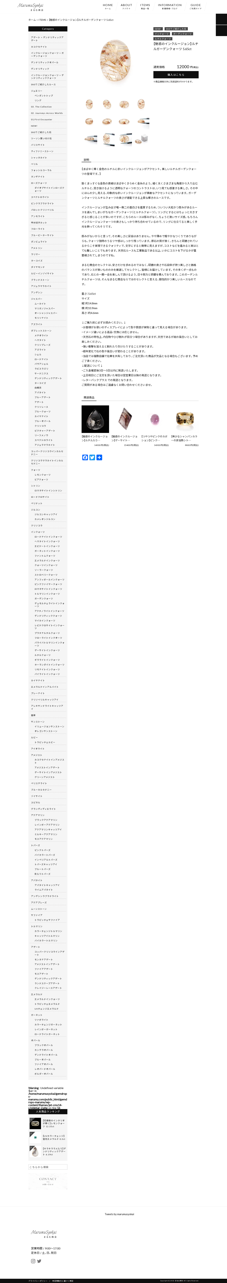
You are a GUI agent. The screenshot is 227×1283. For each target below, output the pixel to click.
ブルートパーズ (43, 869)
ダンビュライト (39, 241)
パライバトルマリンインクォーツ (50, 644)
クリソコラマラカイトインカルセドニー (47, 462)
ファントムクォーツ (45, 555)
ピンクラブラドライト (42, 203)
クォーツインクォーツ (46, 565)
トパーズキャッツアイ (46, 864)
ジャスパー (36, 298)
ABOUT (126, 6)
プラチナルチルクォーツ (47, 633)
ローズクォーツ (39, 183)
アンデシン (37, 292)
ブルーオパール (43, 421)
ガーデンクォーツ (182, 33)
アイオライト (38, 748)
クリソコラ (40, 425)
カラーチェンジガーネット (48, 1024)
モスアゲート (41, 973)
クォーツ (35, 469)
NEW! (158, 28)
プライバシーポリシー (38, 1280)
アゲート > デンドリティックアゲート (47, 39)
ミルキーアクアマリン (46, 834)
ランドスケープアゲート (47, 983)
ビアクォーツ (41, 479)
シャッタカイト (39, 157)
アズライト (37, 324)
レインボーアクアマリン (47, 824)
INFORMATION (170, 6)
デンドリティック (40, 68)
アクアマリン (38, 815)
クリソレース (41, 406)
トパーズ (35, 845)
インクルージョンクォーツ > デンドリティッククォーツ (47, 77)
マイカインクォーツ (45, 620)
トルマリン (37, 926)
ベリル (34, 164)
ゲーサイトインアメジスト (48, 772)
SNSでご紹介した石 (176, 28)
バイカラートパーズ (45, 854)
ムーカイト (40, 303)
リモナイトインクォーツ (47, 669)
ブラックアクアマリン (46, 819)
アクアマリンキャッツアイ (48, 829)
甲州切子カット (39, 222)
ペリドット (37, 503)
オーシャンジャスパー (46, 313)
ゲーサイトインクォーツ (47, 650)
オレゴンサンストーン (46, 731)
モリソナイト (41, 317)
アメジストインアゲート (47, 767)
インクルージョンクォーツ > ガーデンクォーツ (47, 54)
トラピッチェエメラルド (47, 1004)
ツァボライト (41, 1019)
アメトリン (36, 248)
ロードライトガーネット (47, 1034)
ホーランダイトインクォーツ (50, 664)
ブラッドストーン (40, 279)
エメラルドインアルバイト (45, 686)
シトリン (35, 485)
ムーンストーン (39, 908)
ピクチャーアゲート (45, 430)
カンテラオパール (44, 1050)
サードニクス (41, 373)
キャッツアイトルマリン (47, 935)
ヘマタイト (40, 340)
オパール (35, 1040)
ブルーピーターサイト (42, 235)
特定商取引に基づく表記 (62, 1280)
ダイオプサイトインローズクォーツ (49, 189)
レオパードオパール (45, 1069)
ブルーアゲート (43, 397)
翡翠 (33, 715)
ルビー (34, 737)
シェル (38, 354)
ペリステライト (39, 783)
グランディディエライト (43, 808)
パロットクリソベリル (42, 209)
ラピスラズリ (41, 368)
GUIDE (196, 6)
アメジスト (36, 755)
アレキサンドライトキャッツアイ (47, 707)
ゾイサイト (37, 796)
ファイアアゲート (44, 969)
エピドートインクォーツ (47, 546)
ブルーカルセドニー (41, 789)
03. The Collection (41, 106)
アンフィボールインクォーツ (50, 579)
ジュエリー (36, 90)
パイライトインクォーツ (47, 674)
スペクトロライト (40, 197)
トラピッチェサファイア (47, 919)
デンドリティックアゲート (48, 378)
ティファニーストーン (42, 151)
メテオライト (41, 335)
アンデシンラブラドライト (45, 896)
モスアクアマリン (44, 838)
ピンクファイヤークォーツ (48, 584)
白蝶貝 (38, 387)
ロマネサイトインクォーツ (48, 589)
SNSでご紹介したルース (43, 84)
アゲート (39, 402)
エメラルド (37, 994)
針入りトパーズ (43, 873)
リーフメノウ (41, 435)
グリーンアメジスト (45, 777)
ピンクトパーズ (43, 850)
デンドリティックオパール (45, 62)
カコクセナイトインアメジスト (49, 761)
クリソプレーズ (43, 344)
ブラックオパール (44, 1045)
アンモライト (38, 216)
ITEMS (145, 6)
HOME (108, 6)
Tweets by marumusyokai (119, 1214)
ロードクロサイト (40, 496)
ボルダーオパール (44, 1073)
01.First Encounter (41, 119)
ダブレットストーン (41, 330)
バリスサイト (38, 144)
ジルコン (35, 509)
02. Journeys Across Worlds (47, 113)
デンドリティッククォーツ (48, 615)
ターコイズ (37, 260)
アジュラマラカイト (41, 286)
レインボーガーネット (46, 1029)
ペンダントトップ (44, 95)
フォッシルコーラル (41, 170)
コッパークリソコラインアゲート (50, 953)
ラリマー (35, 254)
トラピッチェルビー (45, 742)
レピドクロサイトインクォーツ (50, 627)
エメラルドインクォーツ (47, 560)
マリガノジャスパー (45, 308)
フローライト (38, 228)
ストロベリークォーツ (46, 574)
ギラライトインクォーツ (47, 659)
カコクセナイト (39, 46)
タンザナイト (38, 176)
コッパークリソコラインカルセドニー (47, 453)
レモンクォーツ (43, 474)
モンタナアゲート (44, 959)
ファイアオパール (44, 1064)
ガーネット (37, 1015)
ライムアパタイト (44, 889)
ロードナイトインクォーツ (48, 536)
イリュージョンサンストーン (49, 726)
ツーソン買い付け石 (41, 138)
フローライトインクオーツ (48, 637)
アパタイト (40, 392)
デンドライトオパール (46, 1054)
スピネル (35, 802)
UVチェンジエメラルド (47, 1008)
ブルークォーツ (43, 411)
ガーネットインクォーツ (47, 550)
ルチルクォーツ (163, 38)
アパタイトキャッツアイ (47, 885)
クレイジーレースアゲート (48, 988)
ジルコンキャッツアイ (46, 514)
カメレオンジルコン (45, 519)
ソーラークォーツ (44, 570)
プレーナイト (38, 693)
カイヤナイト (41, 416)
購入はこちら (176, 74)
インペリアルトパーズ (46, 859)
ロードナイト (41, 359)
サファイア (37, 915)
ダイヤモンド (38, 267)
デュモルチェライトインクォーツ (50, 605)
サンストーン (38, 721)
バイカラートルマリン (46, 940)
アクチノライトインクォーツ (49, 611)
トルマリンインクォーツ (47, 593)
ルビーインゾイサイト (42, 273)
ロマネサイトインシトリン (48, 490)
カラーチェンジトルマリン (48, 931)
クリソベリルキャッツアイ (45, 699)
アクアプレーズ (39, 902)
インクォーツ (162, 33)
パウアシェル (41, 363)
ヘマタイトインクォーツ (47, 541)
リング (38, 100)
